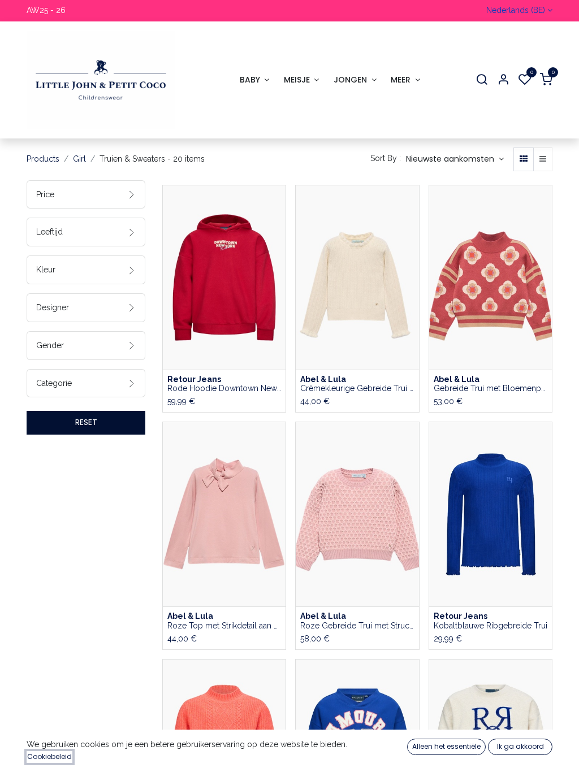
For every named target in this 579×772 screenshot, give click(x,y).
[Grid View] (523, 159)
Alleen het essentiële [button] (446, 746)
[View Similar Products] (278, 280)
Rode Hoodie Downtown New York (224, 388)
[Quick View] (278, 203)
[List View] (542, 159)
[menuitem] (254, 80)
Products (43, 158)
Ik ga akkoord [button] (520, 746)
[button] (454, 159)
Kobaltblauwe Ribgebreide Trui (490, 625)
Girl (79, 158)
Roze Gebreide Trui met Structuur (357, 625)
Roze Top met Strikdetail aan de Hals (224, 625)
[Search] (482, 80)
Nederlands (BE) (515, 10)
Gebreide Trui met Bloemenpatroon (490, 388)
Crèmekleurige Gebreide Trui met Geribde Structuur (357, 388)
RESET (86, 422)
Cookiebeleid (49, 756)
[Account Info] (503, 80)
